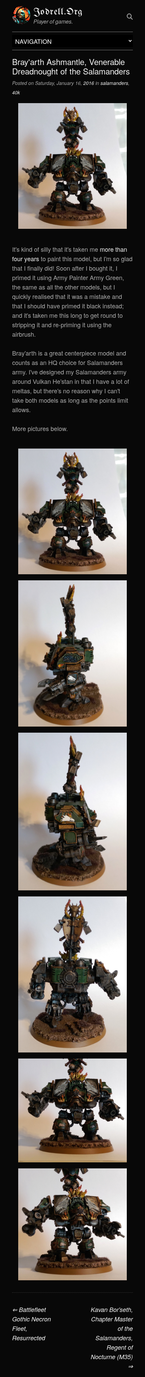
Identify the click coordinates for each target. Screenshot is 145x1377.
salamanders (114, 83)
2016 (88, 83)
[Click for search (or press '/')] (130, 16)
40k (16, 92)
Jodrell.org (58, 12)
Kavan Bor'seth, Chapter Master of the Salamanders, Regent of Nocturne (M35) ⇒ (112, 1337)
